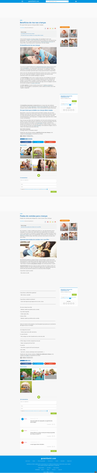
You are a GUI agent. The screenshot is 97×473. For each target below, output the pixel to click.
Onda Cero (54, 469)
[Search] (67, 1)
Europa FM (60, 469)
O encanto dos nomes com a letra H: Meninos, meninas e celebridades (73, 35)
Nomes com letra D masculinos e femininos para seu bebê (64, 45)
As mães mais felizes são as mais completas (25, 169)
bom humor (40, 122)
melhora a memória (47, 85)
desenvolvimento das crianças (43, 66)
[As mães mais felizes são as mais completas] (26, 170)
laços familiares (37, 125)
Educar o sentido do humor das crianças (37, 378)
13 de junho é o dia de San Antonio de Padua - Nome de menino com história (64, 35)
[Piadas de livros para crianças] (26, 379)
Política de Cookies (43, 189)
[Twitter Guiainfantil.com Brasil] (71, 110)
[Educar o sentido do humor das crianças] (38, 379)
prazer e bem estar (36, 83)
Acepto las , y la (33, 189)
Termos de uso (50, 460)
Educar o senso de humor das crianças (38, 156)
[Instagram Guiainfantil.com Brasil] (68, 110)
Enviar (54, 191)
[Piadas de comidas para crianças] (26, 158)
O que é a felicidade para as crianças (50, 156)
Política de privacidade (41, 460)
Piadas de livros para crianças (25, 378)
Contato (56, 460)
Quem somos (27, 460)
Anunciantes (63, 460)
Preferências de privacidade (69, 103)
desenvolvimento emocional (47, 41)
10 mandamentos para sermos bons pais (50, 169)
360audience (51, 472)
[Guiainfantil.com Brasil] (33, 1)
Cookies (33, 460)
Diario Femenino (56, 467)
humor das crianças (24, 234)
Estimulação (28, 133)
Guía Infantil (49, 467)
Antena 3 (42, 469)
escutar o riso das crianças (32, 39)
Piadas (22, 154)
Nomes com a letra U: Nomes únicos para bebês (73, 45)
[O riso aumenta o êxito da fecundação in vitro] (38, 170)
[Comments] (55, 28)
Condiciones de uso (36, 189)
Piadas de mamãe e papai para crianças (50, 377)
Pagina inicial (22, 360)
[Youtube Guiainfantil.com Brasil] (73, 110)
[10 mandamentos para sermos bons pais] (51, 170)
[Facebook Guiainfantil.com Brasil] (64, 110)
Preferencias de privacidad (29, 189)
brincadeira (26, 68)
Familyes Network (41, 467)
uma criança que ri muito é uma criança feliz (38, 106)
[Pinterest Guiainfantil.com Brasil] (66, 110)
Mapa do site (69, 460)
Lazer (21, 213)
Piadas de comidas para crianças (25, 156)
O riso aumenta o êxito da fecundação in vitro (38, 169)
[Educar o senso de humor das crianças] (38, 158)
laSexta (48, 469)
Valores (47, 154)
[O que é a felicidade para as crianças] (51, 158)
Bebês (21, 20)
